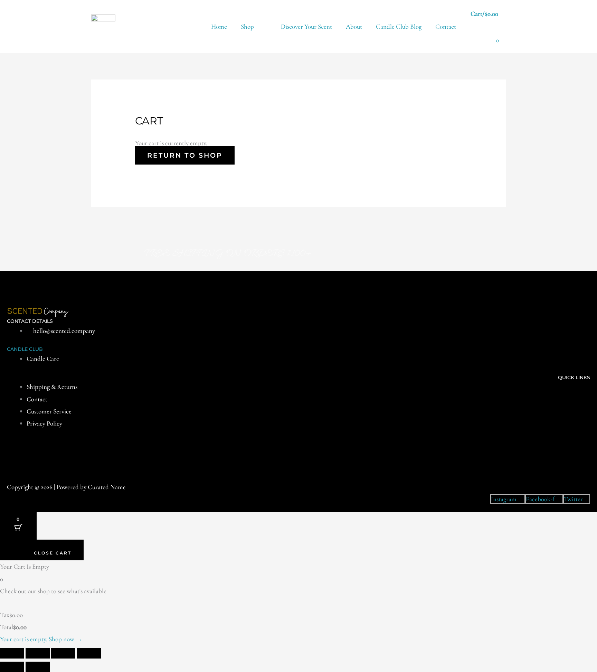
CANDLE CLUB (25, 349)
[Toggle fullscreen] (38, 653)
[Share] (63, 653)
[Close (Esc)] (89, 653)
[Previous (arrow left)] (12, 667)
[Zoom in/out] (12, 653)
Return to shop (184, 155)
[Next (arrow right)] (38, 667)
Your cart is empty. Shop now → (41, 639)
